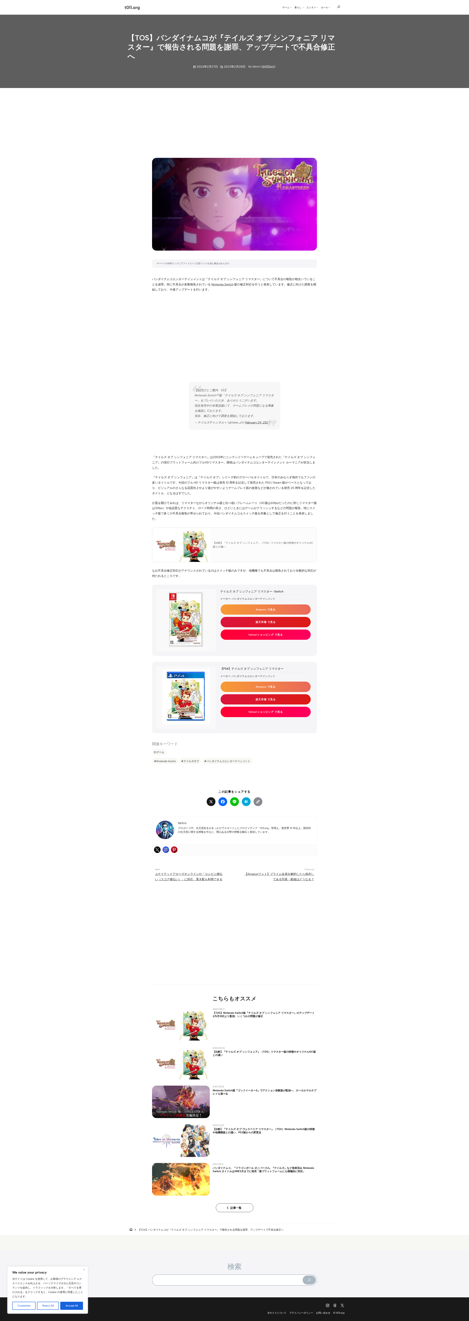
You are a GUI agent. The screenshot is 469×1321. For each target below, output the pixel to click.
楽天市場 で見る (266, 622)
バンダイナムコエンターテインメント (228, 761)
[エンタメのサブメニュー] (317, 7)
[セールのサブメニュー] (329, 7)
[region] (47, 1290)
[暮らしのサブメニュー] (303, 7)
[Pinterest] (174, 849)
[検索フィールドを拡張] (338, 7)
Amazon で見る (266, 609)
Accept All (72, 1305)
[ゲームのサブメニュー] (291, 7)
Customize (24, 1305)
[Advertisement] (234, 119)
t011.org (132, 7)
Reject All (48, 1305)
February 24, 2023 (257, 422)
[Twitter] (157, 849)
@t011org (268, 66)
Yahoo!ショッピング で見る (265, 634)
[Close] (84, 1269)
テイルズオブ (191, 761)
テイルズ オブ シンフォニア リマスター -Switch (251, 591)
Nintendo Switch (222, 284)
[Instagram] (166, 849)
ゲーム (160, 752)
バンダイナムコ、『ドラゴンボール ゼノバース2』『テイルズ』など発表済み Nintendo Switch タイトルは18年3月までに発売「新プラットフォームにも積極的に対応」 (263, 1169)
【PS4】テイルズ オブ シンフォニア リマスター (251, 668)
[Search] (309, 1280)
